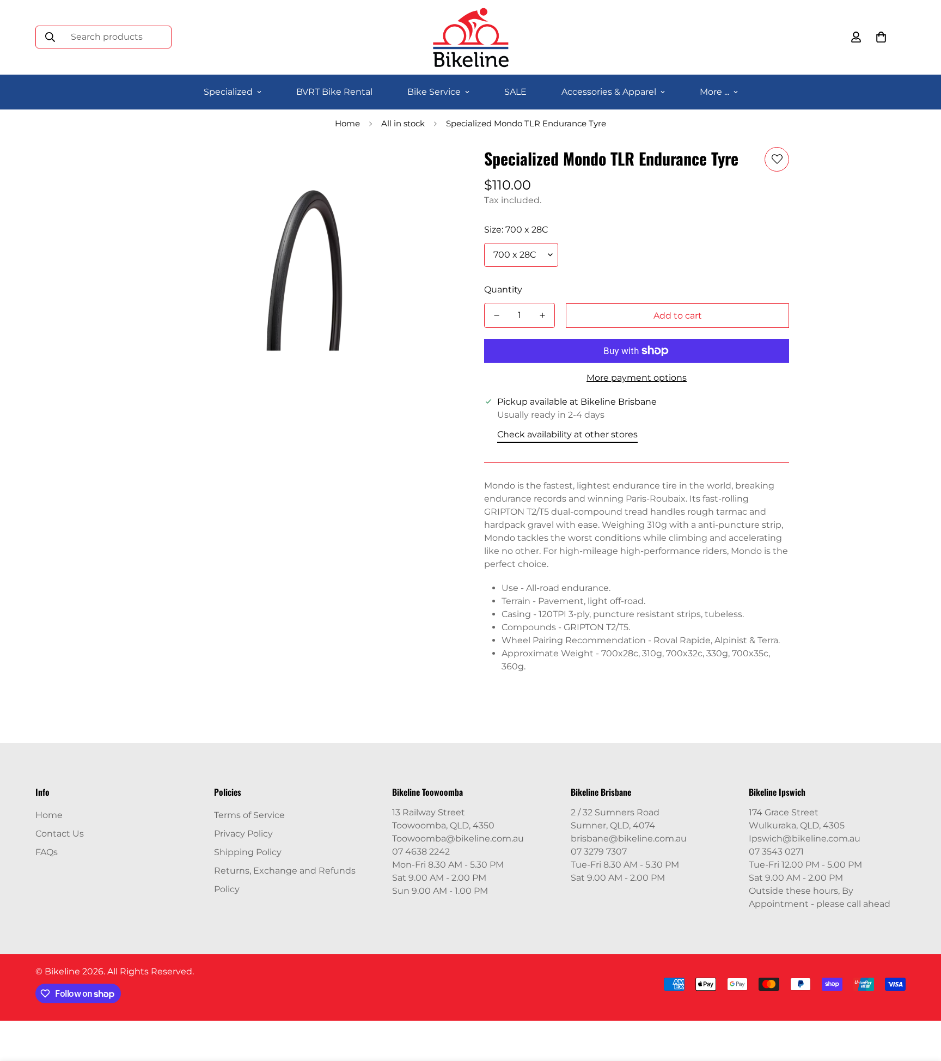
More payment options (636, 378)
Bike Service (434, 92)
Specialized (228, 92)
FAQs (46, 852)
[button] (881, 37)
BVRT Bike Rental (334, 92)
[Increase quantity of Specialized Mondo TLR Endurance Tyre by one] (542, 315)
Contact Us (59, 833)
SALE (515, 92)
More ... (714, 92)
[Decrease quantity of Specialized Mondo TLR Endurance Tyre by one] (497, 315)
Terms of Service (249, 815)
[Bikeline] (470, 37)
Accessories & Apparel (608, 92)
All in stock (403, 123)
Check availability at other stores (567, 434)
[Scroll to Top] (919, 1001)
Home (347, 123)
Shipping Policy (248, 852)
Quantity (503, 289)
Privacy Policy (243, 833)
